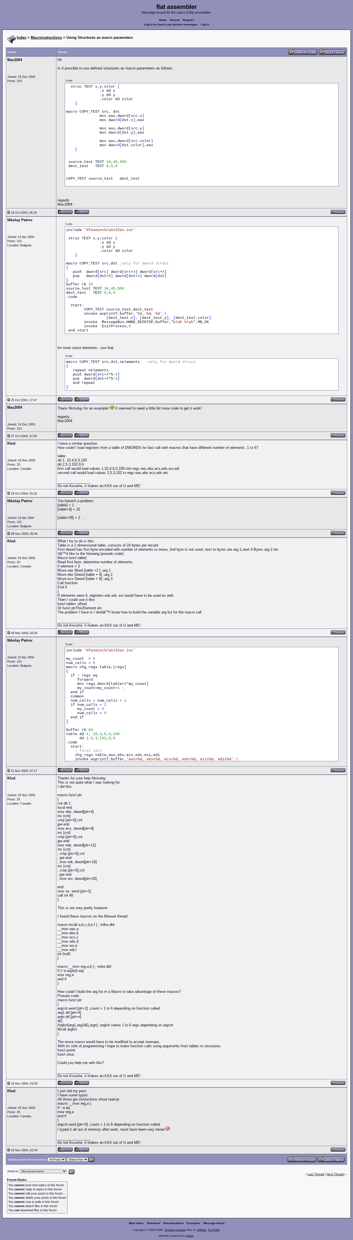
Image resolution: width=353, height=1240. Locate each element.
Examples (193, 1223)
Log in (205, 24)
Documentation (173, 1223)
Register (188, 19)
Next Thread (335, 1174)
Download (153, 1223)
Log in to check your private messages (171, 24)
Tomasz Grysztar (174, 1229)
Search (175, 19)
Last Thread (316, 1174)
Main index (136, 1223)
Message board (213, 1223)
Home (163, 19)
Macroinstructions (46, 37)
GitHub (201, 1229)
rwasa (189, 1235)
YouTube (214, 1229)
